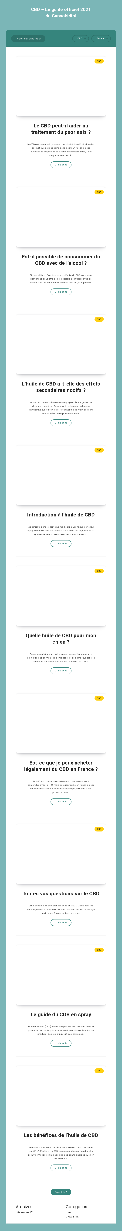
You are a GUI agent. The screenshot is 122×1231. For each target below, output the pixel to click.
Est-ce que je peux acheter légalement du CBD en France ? (61, 766)
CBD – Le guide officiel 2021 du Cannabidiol (61, 12)
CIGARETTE (72, 1216)
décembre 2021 (25, 1212)
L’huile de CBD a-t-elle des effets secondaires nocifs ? (61, 387)
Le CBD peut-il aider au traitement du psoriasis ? (61, 129)
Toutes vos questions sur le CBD (61, 894)
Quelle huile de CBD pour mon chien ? (61, 638)
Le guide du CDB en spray (61, 1014)
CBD (99, 61)
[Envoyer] (40, 38)
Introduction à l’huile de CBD (61, 515)
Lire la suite (61, 164)
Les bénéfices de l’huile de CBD (61, 1135)
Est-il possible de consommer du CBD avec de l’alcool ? (61, 260)
